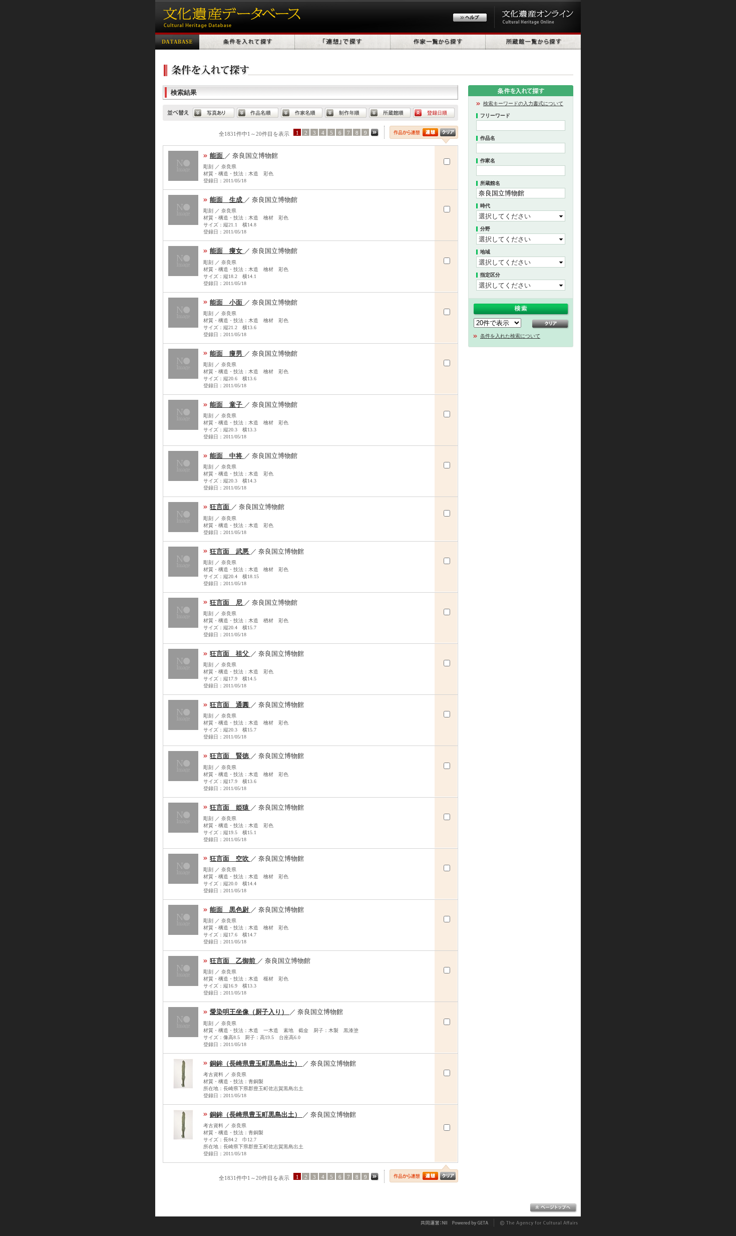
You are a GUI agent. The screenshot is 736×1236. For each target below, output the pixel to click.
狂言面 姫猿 (230, 807)
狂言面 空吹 (230, 858)
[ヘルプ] (470, 19)
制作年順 (345, 113)
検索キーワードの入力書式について (523, 103)
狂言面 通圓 (230, 704)
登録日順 (434, 113)
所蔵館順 (390, 113)
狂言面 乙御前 (233, 960)
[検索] (430, 132)
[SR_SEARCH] (430, 1176)
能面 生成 (227, 199)
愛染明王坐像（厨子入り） (249, 1012)
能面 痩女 (227, 251)
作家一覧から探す (438, 41)
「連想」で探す (343, 41)
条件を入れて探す (247, 41)
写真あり (213, 113)
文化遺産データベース (230, 16)
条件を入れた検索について (510, 336)
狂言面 (220, 507)
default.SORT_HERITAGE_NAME (257, 113)
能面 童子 (227, 404)
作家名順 (301, 113)
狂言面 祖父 (230, 653)
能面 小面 (227, 302)
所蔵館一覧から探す (533, 41)
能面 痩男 (227, 353)
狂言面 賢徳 (230, 756)
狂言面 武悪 (230, 551)
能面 (217, 155)
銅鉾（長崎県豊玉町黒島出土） (256, 1063)
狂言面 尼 (227, 602)
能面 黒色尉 (230, 909)
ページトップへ (553, 1208)
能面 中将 (227, 455)
